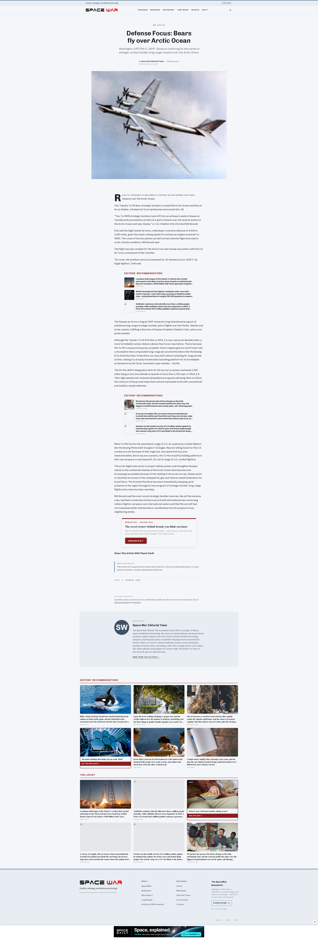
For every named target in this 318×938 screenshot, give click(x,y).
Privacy (219, 920)
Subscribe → (221, 903)
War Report (169, 10)
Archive (195, 10)
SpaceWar (142, 10)
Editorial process (173, 61)
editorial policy (159, 652)
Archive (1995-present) (152, 904)
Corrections (182, 900)
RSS (225, 909)
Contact (180, 904)
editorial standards (121, 602)
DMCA (236, 920)
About (205, 10)
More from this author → (146, 657)
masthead (137, 602)
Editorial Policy (184, 895)
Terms (228, 920)
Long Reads (183, 10)
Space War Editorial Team (152, 61)
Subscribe (226, 3)
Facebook (129, 580)
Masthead (181, 890)
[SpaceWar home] (101, 10)
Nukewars (155, 10)
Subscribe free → (135, 541)
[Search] (230, 10)
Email (138, 580)
